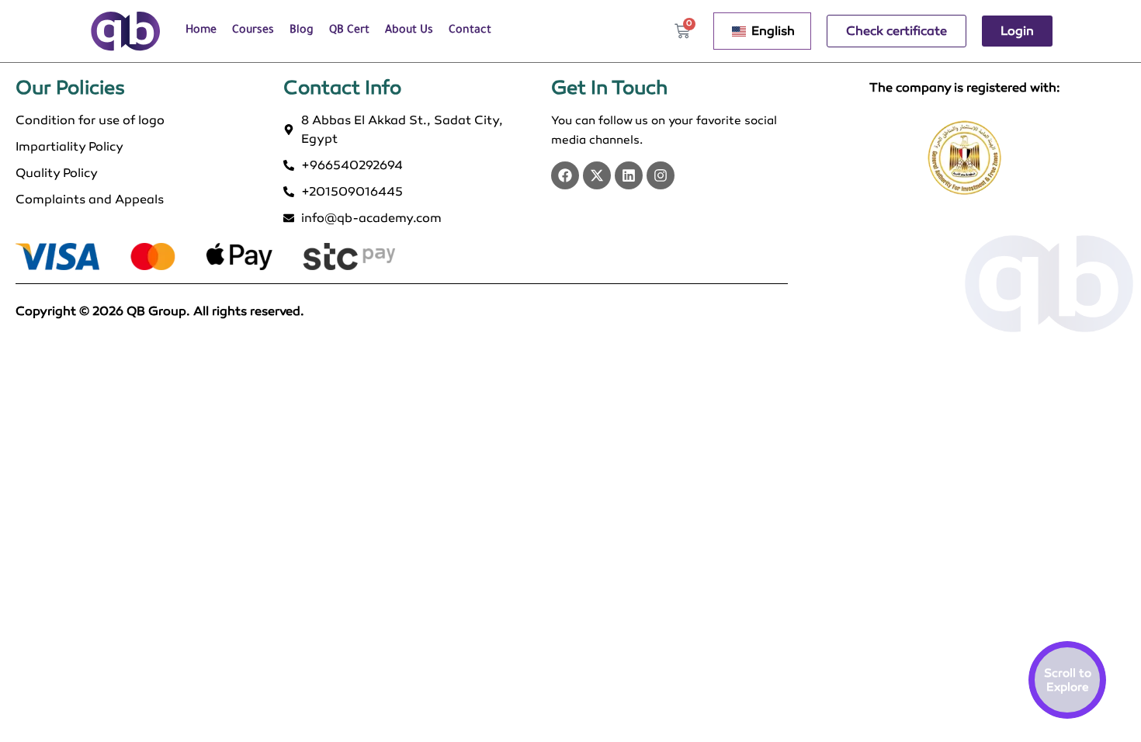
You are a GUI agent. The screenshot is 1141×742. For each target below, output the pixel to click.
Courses (253, 31)
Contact (470, 31)
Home (201, 31)
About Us (409, 31)
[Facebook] (565, 175)
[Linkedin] (629, 175)
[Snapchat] (661, 175)
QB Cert (349, 31)
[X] (597, 175)
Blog (302, 31)
